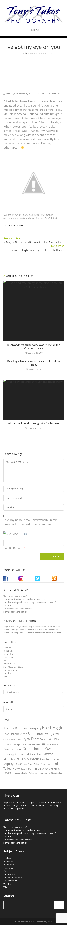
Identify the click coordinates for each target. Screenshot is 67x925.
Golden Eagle (52, 744)
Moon (38, 754)
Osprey (8, 764)
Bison (32, 733)
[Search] (59, 905)
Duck (49, 739)
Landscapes (8, 657)
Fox (43, 744)
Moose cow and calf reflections (17, 608)
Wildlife (41, 93)
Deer (35, 738)
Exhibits (7, 647)
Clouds (18, 739)
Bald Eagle (52, 727)
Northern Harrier (50, 759)
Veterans (44, 773)
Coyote (26, 739)
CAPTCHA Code (13, 548)
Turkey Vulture (35, 773)
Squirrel (24, 769)
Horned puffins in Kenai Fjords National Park (24, 599)
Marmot (22, 754)
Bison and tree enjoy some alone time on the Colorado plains (33, 346)
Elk (54, 739)
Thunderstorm (16, 773)
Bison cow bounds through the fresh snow (33, 423)
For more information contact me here (43, 632)
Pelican (18, 764)
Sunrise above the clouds (15, 611)
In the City (8, 650)
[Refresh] (25, 533)
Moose (48, 754)
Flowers (36, 744)
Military (31, 754)
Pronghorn (46, 763)
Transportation (10, 670)
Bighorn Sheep (18, 734)
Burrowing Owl (48, 734)
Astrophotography (32, 728)
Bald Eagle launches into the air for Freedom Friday (33, 362)
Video (52, 772)
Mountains (32, 759)
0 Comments (54, 93)
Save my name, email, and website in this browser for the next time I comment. (30, 522)
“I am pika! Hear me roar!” (15, 595)
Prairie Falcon (34, 764)
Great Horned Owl (37, 748)
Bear (6, 734)
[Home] (17, 53)
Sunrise (33, 768)
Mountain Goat (13, 759)
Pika (25, 763)
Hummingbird (10, 754)
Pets (5, 660)
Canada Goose (9, 739)
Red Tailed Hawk (16, 225)
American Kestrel (13, 728)
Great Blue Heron (12, 749)
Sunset (44, 768)
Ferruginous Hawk (22, 744)
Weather (7, 673)
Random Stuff (9, 663)
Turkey (25, 773)
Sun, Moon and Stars (13, 666)
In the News (8, 654)
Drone (43, 739)
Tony (8, 93)
